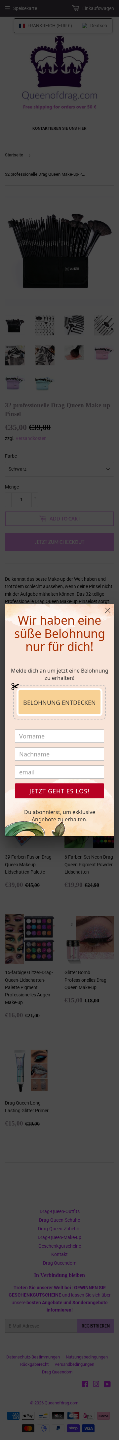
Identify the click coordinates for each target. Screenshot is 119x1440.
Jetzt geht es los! (59, 791)
